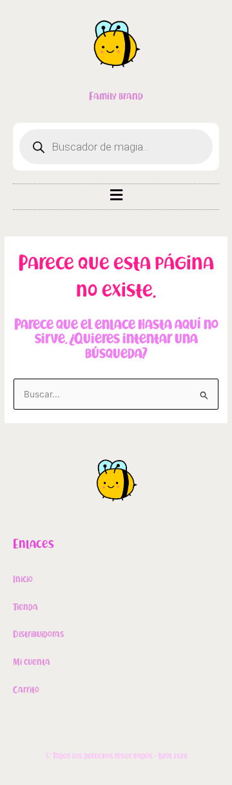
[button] (116, 194)
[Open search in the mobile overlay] (116, 147)
